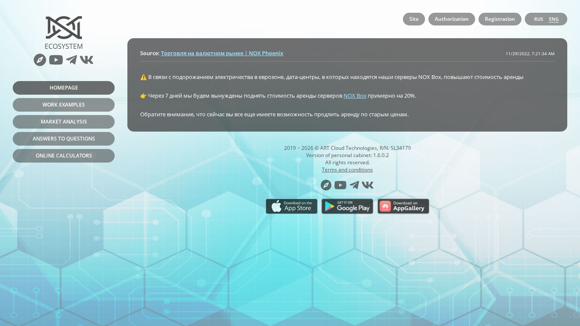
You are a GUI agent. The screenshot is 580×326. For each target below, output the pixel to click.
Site (414, 18)
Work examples (63, 104)
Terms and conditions (347, 169)
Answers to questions (64, 138)
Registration (500, 18)
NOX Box (354, 95)
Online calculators (64, 155)
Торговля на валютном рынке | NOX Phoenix (222, 53)
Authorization (452, 18)
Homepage (64, 87)
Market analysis (64, 121)
